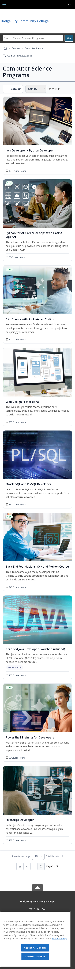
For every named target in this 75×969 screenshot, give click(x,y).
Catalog (16, 88)
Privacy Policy (59, 938)
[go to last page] (20, 866)
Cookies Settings (35, 956)
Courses (16, 48)
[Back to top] (37, 904)
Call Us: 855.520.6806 (17, 55)
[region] (35, 939)
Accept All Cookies (35, 947)
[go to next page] (27, 866)
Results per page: (21, 856)
